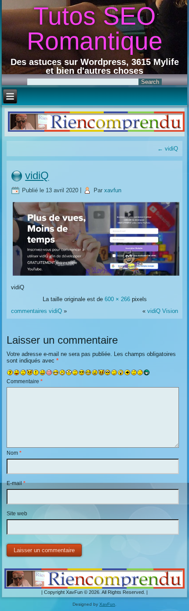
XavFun (107, 604)
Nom (14, 453)
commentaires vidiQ (36, 311)
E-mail (16, 483)
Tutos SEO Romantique (95, 28)
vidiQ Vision (162, 311)
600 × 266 (117, 299)
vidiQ (167, 148)
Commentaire (25, 381)
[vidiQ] (96, 275)
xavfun (112, 190)
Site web (17, 513)
